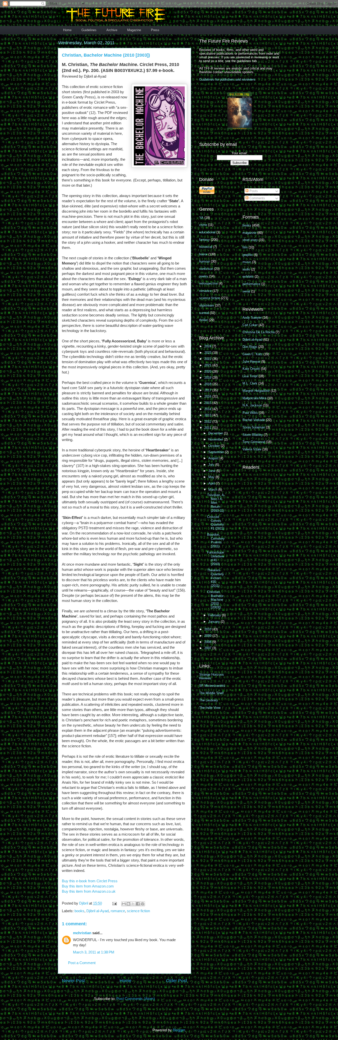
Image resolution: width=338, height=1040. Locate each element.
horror (203, 254)
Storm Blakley (252, 435)
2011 (208, 428)
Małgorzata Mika (254, 398)
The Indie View (209, 707)
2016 (208, 396)
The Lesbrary (208, 700)
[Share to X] (133, 903)
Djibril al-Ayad (97, 911)
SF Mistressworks (212, 685)
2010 (208, 629)
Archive (111, 30)
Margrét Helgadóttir (256, 391)
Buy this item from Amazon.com (88, 886)
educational (207, 232)
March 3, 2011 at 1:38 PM (93, 952)
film (245, 247)
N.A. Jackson (252, 405)
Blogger (179, 1030)
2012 (208, 421)
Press (155, 30)
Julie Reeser (251, 361)
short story (250, 240)
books (79, 911)
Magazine (134, 30)
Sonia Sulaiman (253, 427)
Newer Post (73, 980)
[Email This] (123, 903)
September (216, 452)
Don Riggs (249, 347)
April (212, 483)
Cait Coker (250, 325)
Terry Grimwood (253, 442)
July (211, 464)
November (216, 439)
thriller (203, 320)
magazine (249, 233)
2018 (208, 384)
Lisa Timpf (250, 376)
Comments (256, 198)
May (212, 477)
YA (201, 218)
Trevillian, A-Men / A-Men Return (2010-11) (216, 502)
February (215, 615)
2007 (208, 648)
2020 (208, 371)
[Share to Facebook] (137, 903)
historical (205, 247)
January (214, 621)
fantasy (204, 240)
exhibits (248, 276)
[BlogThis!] (128, 903)
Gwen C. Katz (252, 354)
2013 (208, 415)
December (216, 433)
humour (204, 261)
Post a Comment (82, 963)
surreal (204, 313)
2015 (208, 403)
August (213, 458)
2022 (208, 359)
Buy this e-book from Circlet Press (90, 881)
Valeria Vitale (251, 449)
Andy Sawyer (252, 317)
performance (251, 284)
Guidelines (89, 30)
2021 (208, 365)
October (214, 446)
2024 (208, 346)
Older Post (176, 980)
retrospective (208, 283)
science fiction (138, 911)
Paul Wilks (250, 413)
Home (67, 30)
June (212, 471)
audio (246, 269)
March (213, 489)
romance (118, 911)
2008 (208, 642)
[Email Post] (114, 903)
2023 (208, 352)
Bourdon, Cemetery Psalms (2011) (216, 540)
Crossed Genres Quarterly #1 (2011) (215, 522)
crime (203, 225)
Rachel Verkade (253, 420)
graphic (247, 255)
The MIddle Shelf (211, 693)
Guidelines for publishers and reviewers (227, 79)
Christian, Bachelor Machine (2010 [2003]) (215, 599)
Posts (253, 191)
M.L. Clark (249, 383)
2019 (208, 377)
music (246, 262)
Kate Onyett (251, 369)
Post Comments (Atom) (135, 998)
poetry (203, 276)
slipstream (206, 305)
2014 (208, 409)
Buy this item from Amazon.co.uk (89, 891)
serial (246, 291)
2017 (208, 390)
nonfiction (206, 269)
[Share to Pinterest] (142, 903)
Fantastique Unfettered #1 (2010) (215, 558)
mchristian (82, 933)
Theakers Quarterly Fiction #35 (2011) (215, 577)
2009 (208, 636)
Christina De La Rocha (258, 332)
